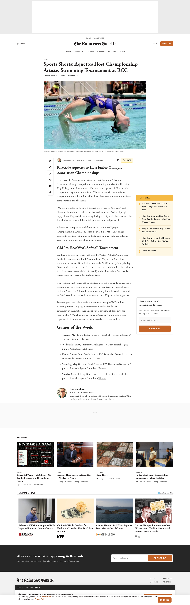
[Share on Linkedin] (50, 186)
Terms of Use (46, 597)
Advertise (167, 582)
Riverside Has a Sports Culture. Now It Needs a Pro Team (74, 476)
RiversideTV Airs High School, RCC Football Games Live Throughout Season (34, 478)
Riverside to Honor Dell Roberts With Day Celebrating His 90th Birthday (156, 241)
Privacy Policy (40, 599)
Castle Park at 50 (149, 250)
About (152, 578)
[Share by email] (50, 161)
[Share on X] (50, 174)
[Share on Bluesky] (50, 180)
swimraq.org (97, 240)
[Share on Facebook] (50, 167)
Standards (154, 582)
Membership (168, 578)
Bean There (102, 474)
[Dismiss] (171, 587)
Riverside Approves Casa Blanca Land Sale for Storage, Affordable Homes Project (156, 219)
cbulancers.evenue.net (68, 310)
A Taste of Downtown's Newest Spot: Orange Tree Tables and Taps (155, 206)
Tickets (85, 339)
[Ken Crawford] (59, 160)
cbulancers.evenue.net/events (90, 315)
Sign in (37, 587)
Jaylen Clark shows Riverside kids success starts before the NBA (152, 476)
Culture (100, 472)
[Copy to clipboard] (50, 192)
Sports (47, 59)
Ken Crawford (77, 389)
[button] (36, 518)
